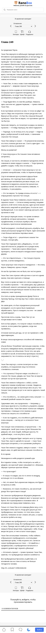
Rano (23, 3)
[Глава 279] (35, 27)
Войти (39, 630)
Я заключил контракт (23, 19)
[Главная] (4, 629)
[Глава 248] (10, 27)
